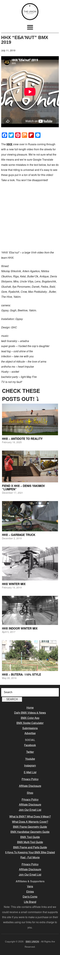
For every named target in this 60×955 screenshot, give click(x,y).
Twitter (30, 752)
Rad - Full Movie (30, 857)
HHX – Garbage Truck (18, 535)
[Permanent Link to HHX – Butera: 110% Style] (30, 655)
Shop (30, 793)
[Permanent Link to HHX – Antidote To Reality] (30, 419)
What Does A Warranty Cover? (30, 822)
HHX (9, 144)
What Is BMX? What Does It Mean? (30, 816)
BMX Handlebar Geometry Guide (30, 832)
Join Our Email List (30, 810)
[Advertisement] (30, 216)
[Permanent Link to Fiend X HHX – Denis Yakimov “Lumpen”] (30, 466)
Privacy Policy (30, 779)
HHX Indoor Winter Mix (20, 628)
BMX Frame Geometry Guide (30, 827)
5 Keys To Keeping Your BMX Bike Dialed (30, 852)
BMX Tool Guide (30, 837)
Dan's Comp (30, 896)
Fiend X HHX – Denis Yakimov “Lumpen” (23, 487)
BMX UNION (30, 11)
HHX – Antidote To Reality (22, 439)
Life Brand (30, 902)
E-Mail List (30, 772)
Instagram (30, 765)
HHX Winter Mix (14, 584)
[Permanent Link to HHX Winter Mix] (30, 564)
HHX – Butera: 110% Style (21, 674)
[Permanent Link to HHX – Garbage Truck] (30, 516)
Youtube (30, 759)
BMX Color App (30, 718)
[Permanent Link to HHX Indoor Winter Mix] (30, 610)
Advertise (30, 733)
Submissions (30, 728)
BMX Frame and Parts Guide (30, 847)
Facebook (30, 745)
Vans (30, 886)
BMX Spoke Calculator (30, 723)
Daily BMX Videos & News (30, 712)
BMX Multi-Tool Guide (30, 842)
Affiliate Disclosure (30, 786)
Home (30, 707)
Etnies (30, 891)
